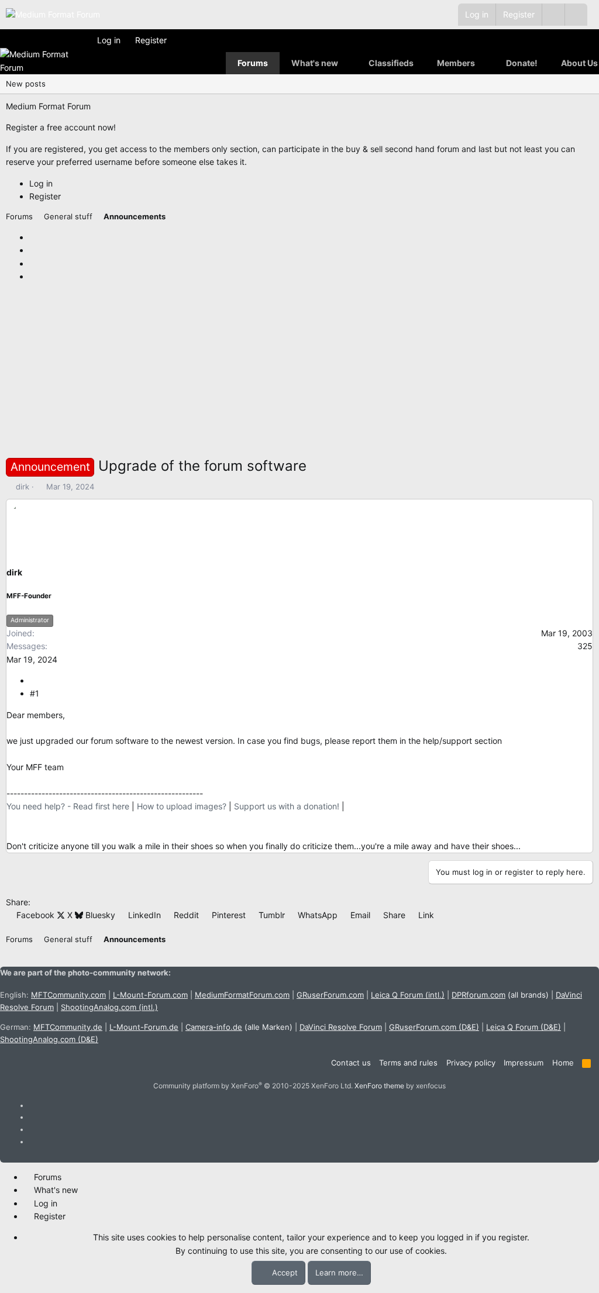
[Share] (34, 680)
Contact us (351, 1062)
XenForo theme (379, 1085)
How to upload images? (181, 806)
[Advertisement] (299, 373)
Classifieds (391, 63)
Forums (252, 63)
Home (563, 1062)
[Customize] (553, 15)
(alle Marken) (238, 1027)
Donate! (522, 63)
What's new (314, 63)
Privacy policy (470, 1062)
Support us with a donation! (286, 806)
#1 (34, 693)
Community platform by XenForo (253, 1085)
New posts (26, 83)
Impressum (523, 1062)
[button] (575, 15)
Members (456, 63)
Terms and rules (408, 1062)
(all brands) (500, 994)
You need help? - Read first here (67, 806)
